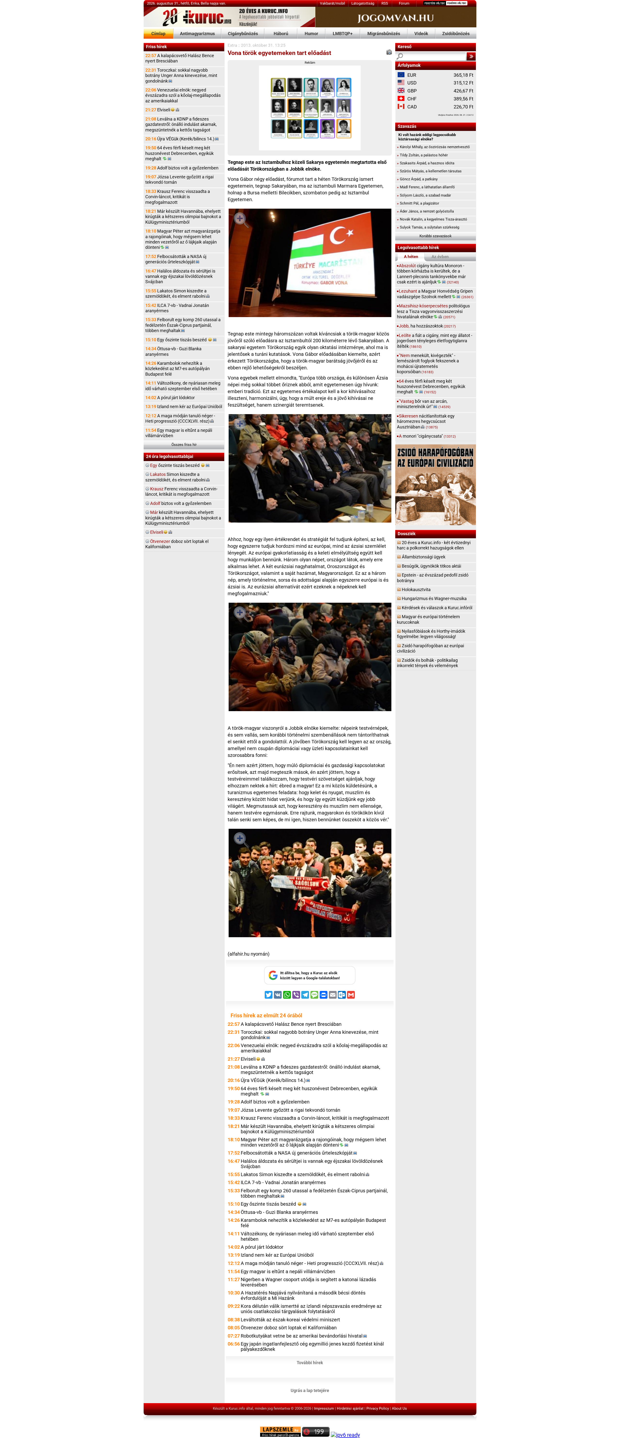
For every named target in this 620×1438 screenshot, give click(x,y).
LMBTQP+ (343, 33)
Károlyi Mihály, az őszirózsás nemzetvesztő (433, 147)
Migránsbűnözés (383, 33)
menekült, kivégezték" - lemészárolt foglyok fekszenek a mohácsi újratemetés (428, 363)
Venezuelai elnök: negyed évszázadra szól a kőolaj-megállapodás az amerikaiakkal (183, 95)
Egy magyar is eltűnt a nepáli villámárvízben (178, 433)
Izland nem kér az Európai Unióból (183, 406)
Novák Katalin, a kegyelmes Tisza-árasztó (432, 219)
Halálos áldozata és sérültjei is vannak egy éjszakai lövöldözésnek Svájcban (180, 276)
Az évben (440, 256)
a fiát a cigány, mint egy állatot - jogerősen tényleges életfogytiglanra (434, 341)
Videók (421, 33)
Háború (281, 33)
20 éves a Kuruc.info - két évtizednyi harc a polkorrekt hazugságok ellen (434, 545)
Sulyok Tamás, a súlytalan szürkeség (428, 227)
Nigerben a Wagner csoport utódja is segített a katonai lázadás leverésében (308, 1282)
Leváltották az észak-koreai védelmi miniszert (290, 1320)
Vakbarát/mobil (332, 3)
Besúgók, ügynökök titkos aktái (431, 566)
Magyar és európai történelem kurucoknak (428, 619)
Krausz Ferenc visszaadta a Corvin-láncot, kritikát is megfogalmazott (177, 197)
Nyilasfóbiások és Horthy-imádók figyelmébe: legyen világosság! (431, 634)
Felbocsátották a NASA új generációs (175, 259)
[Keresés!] (471, 56)
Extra (232, 45)
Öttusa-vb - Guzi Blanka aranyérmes (173, 351)
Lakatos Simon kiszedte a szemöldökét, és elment (176, 293)
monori (427, 436)
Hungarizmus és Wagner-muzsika (434, 598)
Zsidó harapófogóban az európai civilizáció (430, 648)
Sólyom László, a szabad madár (424, 195)
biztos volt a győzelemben (180, 503)
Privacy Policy (377, 1408)
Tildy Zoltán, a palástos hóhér (422, 155)
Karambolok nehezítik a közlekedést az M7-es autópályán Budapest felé (177, 369)
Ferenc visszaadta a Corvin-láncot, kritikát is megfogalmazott (181, 491)
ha (427, 325)
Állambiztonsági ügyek (423, 556)
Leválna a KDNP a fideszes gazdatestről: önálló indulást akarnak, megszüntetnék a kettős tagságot (181, 124)
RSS (384, 3)
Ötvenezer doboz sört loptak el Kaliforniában (289, 1328)
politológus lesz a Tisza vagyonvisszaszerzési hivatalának (433, 311)
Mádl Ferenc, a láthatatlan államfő (426, 187)
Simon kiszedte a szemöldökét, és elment (175, 477)
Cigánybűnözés (243, 33)
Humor (311, 33)
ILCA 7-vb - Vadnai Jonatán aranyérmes (177, 308)
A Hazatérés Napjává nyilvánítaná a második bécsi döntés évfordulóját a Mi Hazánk (303, 1295)
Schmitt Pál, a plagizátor (418, 203)
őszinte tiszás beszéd (175, 465)
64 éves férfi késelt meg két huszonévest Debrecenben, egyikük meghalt (179, 153)
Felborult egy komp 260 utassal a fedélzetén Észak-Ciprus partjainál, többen (183, 325)
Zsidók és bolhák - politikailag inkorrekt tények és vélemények (427, 663)
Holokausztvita (416, 589)
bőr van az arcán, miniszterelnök (423, 404)
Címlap (158, 33)
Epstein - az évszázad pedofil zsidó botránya (432, 577)
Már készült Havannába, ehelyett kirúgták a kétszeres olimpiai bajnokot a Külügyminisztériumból (183, 217)
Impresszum (324, 1408)
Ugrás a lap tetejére (310, 1390)
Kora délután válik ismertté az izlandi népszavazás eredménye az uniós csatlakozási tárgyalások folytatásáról (311, 1308)
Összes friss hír (184, 444)
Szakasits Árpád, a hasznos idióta (425, 163)
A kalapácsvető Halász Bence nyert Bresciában (179, 58)
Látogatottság (362, 3)
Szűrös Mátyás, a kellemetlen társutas (429, 171)
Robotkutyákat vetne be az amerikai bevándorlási (302, 1336)
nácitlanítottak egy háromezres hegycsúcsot (426, 421)
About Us (399, 1408)
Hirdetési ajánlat (350, 1408)
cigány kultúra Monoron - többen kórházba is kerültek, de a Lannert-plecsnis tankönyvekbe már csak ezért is (431, 273)
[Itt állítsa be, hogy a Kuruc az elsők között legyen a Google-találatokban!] (310, 983)
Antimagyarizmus (197, 33)
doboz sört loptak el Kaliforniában (177, 544)
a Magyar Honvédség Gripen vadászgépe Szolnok (435, 294)
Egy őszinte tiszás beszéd (176, 339)
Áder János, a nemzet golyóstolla (425, 211)
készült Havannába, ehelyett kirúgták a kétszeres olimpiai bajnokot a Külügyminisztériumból (183, 518)
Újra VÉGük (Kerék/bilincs (179, 138)
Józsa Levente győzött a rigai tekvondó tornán (179, 179)
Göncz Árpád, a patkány (417, 179)
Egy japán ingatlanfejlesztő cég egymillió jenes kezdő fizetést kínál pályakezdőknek (312, 1346)
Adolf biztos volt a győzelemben (181, 167)
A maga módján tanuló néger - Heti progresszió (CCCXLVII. (180, 418)
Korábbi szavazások (435, 236)
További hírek (310, 1362)
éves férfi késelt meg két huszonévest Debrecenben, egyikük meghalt (431, 387)
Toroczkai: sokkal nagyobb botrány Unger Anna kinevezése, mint (181, 76)
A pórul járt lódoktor (170, 397)
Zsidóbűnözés (456, 33)
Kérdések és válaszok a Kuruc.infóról (437, 607)
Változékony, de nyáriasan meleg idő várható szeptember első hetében (182, 385)
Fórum (404, 3)
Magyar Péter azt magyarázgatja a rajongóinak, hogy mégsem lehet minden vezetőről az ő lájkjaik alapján (182, 239)
